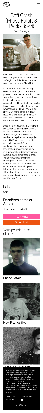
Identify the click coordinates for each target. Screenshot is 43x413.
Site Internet (21, 216)
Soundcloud (21, 222)
